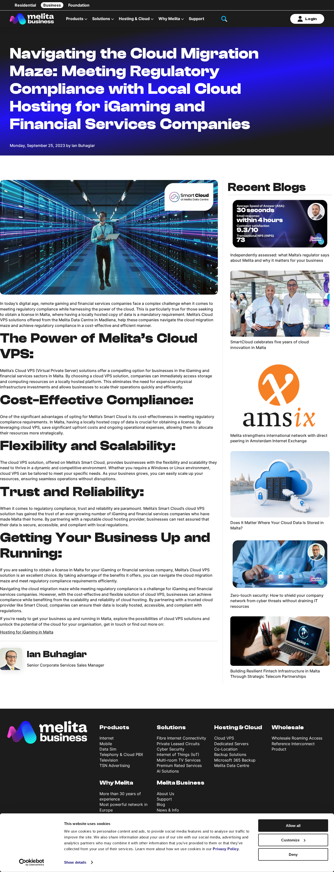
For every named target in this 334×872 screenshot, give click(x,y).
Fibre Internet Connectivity (181, 738)
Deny (293, 854)
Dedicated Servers (231, 743)
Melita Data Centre (231, 765)
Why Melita (169, 18)
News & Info (168, 810)
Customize (290, 840)
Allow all (293, 826)
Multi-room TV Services (178, 760)
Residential (25, 5)
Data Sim (108, 749)
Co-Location (225, 749)
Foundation (78, 5)
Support (196, 18)
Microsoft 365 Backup (235, 760)
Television (109, 760)
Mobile (106, 743)
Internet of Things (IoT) (178, 754)
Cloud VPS (224, 738)
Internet (107, 738)
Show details (75, 862)
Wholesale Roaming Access (297, 738)
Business (52, 5)
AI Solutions (168, 771)
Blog (161, 804)
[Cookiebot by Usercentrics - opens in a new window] (31, 862)
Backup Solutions (230, 754)
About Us (165, 793)
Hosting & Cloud (238, 727)
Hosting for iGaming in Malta (26, 632)
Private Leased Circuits (178, 743)
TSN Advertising (115, 765)
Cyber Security (170, 749)
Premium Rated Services (179, 765)
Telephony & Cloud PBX (121, 754)
